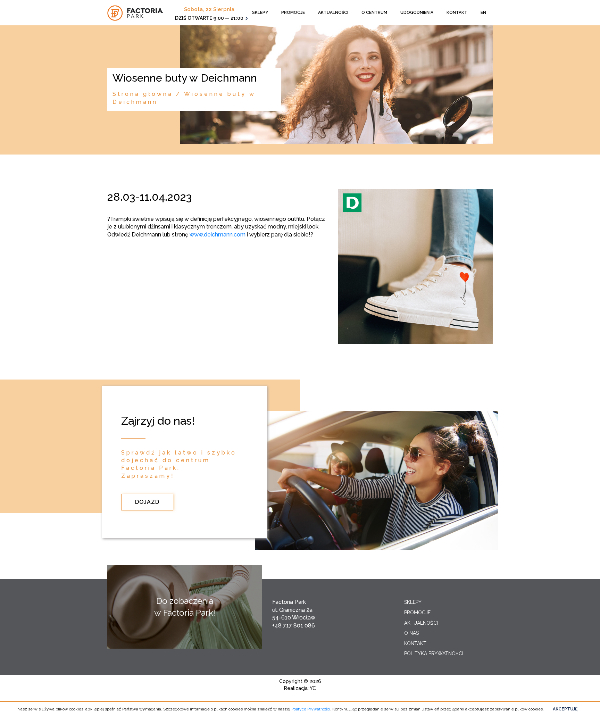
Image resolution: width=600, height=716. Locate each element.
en (483, 12)
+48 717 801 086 (293, 625)
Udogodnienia (416, 12)
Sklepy (260, 12)
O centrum (374, 12)
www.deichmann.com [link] (217, 234)
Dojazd (147, 502)
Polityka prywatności (433, 653)
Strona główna (142, 94)
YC (313, 688)
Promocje (293, 12)
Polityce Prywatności (310, 709)
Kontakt (457, 12)
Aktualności (333, 12)
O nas (411, 633)
